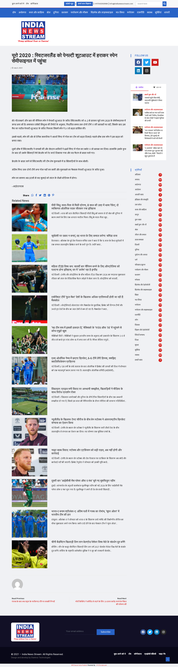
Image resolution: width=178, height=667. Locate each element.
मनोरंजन (130, 12)
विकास (137, 325)
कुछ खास (138, 219)
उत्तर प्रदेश (138, 204)
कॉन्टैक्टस (34, 3)
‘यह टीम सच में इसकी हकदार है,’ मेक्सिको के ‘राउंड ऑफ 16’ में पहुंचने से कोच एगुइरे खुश (86, 329)
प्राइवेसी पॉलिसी (150, 654)
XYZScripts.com (101, 665)
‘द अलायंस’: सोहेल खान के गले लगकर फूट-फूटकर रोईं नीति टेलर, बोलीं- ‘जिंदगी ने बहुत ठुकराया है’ (154, 152)
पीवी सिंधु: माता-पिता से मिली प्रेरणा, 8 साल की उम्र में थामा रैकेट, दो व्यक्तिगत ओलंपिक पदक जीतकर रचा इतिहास (85, 207)
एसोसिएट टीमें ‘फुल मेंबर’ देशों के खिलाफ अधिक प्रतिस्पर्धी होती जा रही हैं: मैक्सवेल (87, 298)
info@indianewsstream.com (121, 3)
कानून (137, 214)
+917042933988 (101, 3)
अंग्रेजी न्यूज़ (69, 3)
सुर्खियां (158, 12)
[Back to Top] (168, 659)
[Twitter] (146, 62)
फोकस (137, 280)
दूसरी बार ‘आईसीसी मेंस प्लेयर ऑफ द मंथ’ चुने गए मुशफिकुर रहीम (83, 481)
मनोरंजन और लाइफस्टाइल (154, 109)
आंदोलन (138, 189)
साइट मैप (162, 654)
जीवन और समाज (140, 234)
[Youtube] (155, 62)
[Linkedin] (138, 70)
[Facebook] (138, 62)
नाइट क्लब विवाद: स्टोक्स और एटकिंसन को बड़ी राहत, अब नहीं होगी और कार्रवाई (86, 451)
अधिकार (137, 174)
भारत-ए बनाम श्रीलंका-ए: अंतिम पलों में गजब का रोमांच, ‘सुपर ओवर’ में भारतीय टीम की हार (85, 513)
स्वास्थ (149, 12)
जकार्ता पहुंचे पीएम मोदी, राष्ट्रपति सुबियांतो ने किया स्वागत (153, 100)
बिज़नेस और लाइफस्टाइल (102, 12)
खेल (48, 12)
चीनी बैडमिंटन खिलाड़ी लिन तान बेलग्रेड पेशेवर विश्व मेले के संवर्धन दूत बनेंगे (88, 542)
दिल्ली (137, 244)
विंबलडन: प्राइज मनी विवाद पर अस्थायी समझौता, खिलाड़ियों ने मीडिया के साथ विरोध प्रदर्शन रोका (87, 390)
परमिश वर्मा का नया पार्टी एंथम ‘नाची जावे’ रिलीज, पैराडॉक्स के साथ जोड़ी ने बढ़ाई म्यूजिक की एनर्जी (154, 116)
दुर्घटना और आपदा (141, 254)
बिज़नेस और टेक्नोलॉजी (142, 285)
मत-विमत (120, 12)
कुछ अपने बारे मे (18, 3)
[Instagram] (146, 70)
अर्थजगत (22, 12)
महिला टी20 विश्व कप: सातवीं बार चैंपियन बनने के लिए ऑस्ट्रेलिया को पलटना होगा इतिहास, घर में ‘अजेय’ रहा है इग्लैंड (85, 268)
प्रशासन (65, 12)
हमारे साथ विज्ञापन (84, 3)
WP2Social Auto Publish (79, 665)
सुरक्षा (137, 345)
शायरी (167, 12)
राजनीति (140, 12)
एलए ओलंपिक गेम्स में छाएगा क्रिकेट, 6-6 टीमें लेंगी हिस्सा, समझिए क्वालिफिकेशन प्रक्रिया (83, 360)
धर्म (136, 259)
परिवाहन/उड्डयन (140, 264)
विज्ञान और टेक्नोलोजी (142, 330)
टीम (27, 3)
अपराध (137, 179)
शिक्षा (137, 340)
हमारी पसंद (138, 360)
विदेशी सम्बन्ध (140, 335)
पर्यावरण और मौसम (79, 12)
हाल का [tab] (158, 87)
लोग (136, 320)
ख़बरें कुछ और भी (150, 94)
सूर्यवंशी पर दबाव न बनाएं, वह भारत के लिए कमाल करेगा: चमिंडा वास (84, 236)
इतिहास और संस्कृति (141, 199)
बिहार (137, 295)
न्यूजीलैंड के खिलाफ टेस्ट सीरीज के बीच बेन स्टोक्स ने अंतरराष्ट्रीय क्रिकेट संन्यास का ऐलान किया (88, 421)
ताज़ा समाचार (139, 239)
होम (14, 12)
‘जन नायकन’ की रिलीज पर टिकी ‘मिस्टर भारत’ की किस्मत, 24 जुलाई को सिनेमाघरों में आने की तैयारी (154, 134)
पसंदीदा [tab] (140, 87)
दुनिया (56, 12)
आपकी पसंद (139, 194)
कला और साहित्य (36, 12)
